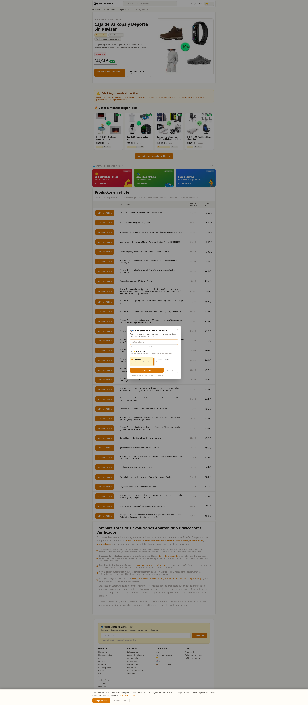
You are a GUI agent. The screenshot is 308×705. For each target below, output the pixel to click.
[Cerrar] (177, 329)
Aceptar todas (101, 700)
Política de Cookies (127, 695)
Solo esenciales (120, 700)
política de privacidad (155, 375)
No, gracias (171, 370)
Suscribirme (147, 370)
